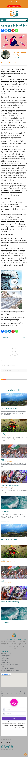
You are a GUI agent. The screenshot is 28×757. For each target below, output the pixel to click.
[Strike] (7, 370)
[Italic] (4, 370)
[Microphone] (19, 2)
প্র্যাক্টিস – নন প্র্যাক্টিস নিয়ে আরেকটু (10, 486)
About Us (13, 3)
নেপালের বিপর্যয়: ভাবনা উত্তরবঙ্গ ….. (10, 408)
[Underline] (5, 370)
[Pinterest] (13, 30)
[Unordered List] (11, 370)
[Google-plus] (14, 2)
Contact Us (19, 3)
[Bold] (2, 370)
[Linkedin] (9, 30)
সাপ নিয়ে (3, 434)
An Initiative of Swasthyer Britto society (14, 640)
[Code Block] (14, 370)
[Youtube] (16, 2)
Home (8, 3)
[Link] (16, 370)
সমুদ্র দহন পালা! (5, 511)
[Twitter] (11, 2)
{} (17, 370)
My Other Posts (17, 57)
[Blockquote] (12, 370)
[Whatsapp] (16, 30)
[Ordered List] (9, 370)
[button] (14, 6)
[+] (19, 370)
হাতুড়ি (2, 460)
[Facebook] (9, 2)
